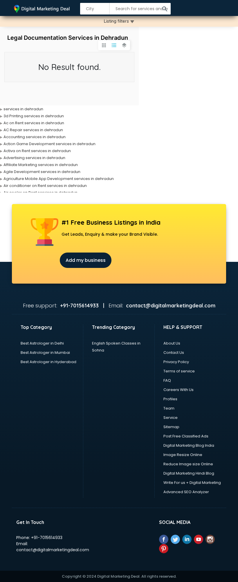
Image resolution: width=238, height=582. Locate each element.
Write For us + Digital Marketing (192, 482)
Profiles (170, 399)
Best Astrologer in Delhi (42, 343)
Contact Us (173, 352)
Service (170, 417)
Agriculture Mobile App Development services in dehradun (58, 178)
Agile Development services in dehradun (41, 171)
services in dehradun (23, 109)
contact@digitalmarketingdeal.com (52, 550)
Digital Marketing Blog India (188, 445)
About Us (171, 343)
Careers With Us (178, 389)
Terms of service (179, 371)
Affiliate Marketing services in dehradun (40, 164)
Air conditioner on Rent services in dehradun (45, 185)
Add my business (86, 260)
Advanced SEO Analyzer (186, 492)
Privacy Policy (176, 362)
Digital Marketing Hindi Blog (188, 473)
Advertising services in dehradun (34, 158)
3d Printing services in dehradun (33, 116)
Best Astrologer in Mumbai (45, 352)
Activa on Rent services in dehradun (37, 151)
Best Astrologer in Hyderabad (48, 362)
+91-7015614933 (46, 537)
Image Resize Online (182, 454)
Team (168, 408)
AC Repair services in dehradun (33, 130)
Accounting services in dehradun (34, 137)
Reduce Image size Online (188, 464)
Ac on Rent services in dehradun (33, 123)
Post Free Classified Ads (185, 436)
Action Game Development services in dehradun (49, 144)
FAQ (167, 380)
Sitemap (171, 427)
